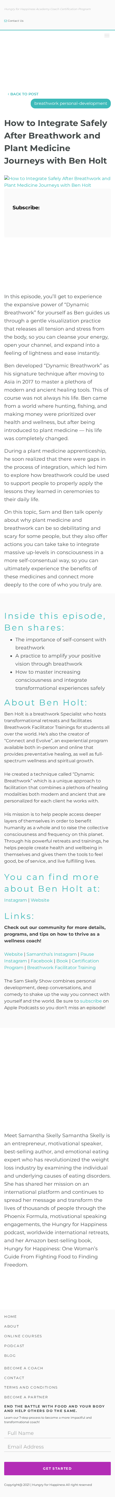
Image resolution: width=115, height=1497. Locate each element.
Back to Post (24, 94)
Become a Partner (26, 1397)
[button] (106, 35)
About (11, 1326)
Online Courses (23, 1336)
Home (10, 1316)
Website (40, 900)
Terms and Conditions (31, 1387)
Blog (10, 1355)
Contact (14, 1378)
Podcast (14, 1346)
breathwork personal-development (70, 103)
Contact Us (15, 21)
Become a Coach (24, 1368)
